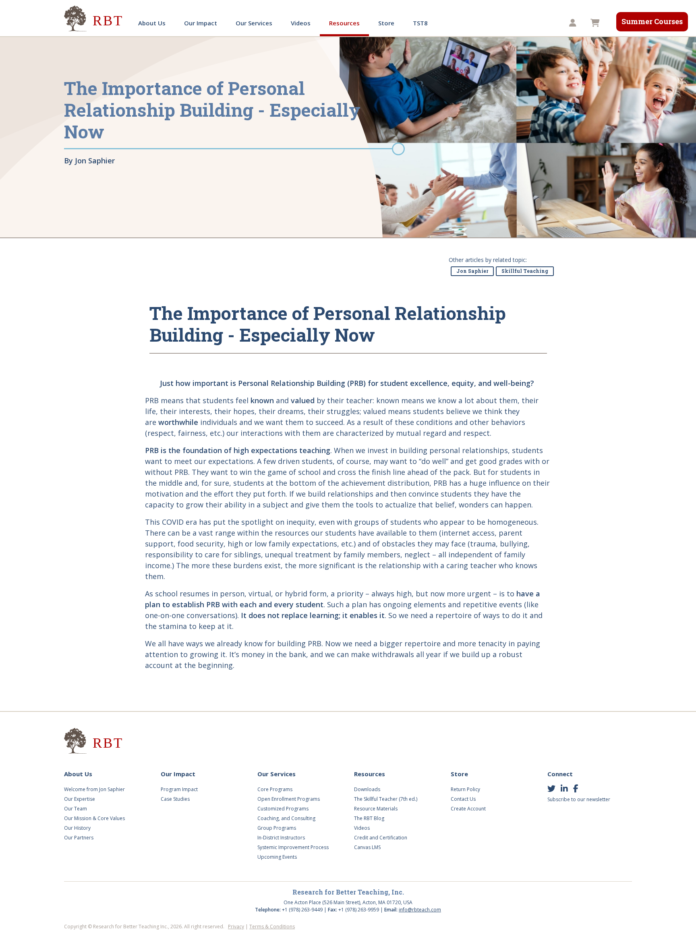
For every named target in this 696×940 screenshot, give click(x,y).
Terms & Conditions (272, 926)
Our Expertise (79, 799)
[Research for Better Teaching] (94, 19)
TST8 (420, 23)
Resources (344, 23)
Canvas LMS (367, 847)
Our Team (75, 808)
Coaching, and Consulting (286, 818)
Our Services (254, 23)
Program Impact (179, 789)
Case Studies (175, 799)
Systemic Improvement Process (293, 847)
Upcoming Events (277, 856)
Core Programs (274, 789)
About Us (152, 23)
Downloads (367, 789)
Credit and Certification (380, 837)
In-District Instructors (281, 837)
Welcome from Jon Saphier (94, 789)
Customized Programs (283, 808)
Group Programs (276, 828)
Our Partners (78, 837)
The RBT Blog (369, 818)
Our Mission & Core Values (94, 818)
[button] (573, 23)
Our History (77, 828)
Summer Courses (652, 21)
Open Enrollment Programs (288, 799)
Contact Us (463, 799)
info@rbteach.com (420, 909)
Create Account (468, 808)
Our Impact (200, 23)
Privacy (236, 926)
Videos (301, 23)
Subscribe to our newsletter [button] (578, 799)
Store (386, 23)
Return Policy (465, 789)
